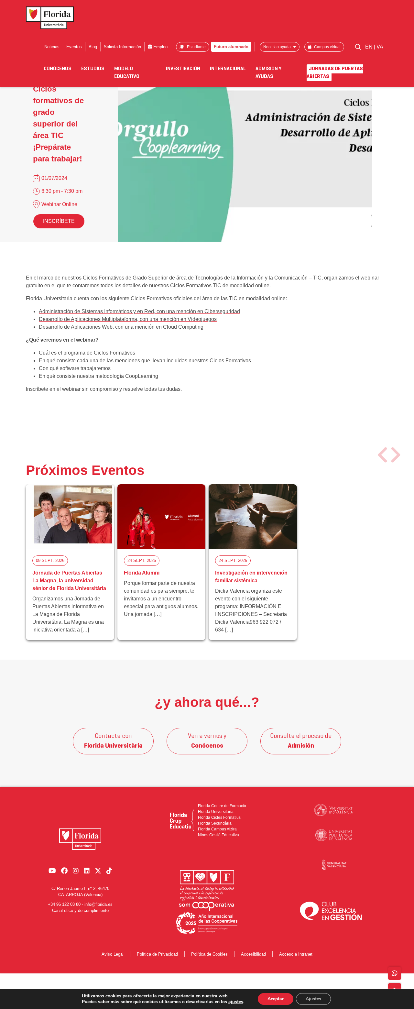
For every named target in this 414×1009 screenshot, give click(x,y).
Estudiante (196, 47)
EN (369, 46)
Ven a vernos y (207, 741)
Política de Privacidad (157, 954)
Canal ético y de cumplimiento (80, 910)
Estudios (92, 69)
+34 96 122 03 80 (64, 904)
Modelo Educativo (126, 73)
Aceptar (275, 999)
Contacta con (113, 741)
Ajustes (313, 999)
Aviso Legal (113, 954)
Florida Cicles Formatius (219, 817)
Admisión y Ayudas (268, 73)
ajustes (235, 1002)
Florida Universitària (216, 811)
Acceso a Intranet (295, 954)
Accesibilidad (253, 954)
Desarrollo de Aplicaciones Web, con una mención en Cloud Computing (121, 327)
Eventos (74, 46)
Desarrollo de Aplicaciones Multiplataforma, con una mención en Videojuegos (128, 319)
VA (379, 46)
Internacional (228, 69)
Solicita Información (122, 46)
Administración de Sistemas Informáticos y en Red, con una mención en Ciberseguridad (139, 311)
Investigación (183, 69)
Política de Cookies (209, 954)
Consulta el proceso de (301, 741)
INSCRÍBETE (59, 221)
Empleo (160, 46)
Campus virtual (327, 47)
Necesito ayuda (277, 47)
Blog (93, 46)
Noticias (52, 46)
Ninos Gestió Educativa (218, 835)
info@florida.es (98, 904)
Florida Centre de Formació (222, 806)
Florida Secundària (215, 823)
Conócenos (57, 69)
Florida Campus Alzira (217, 829)
